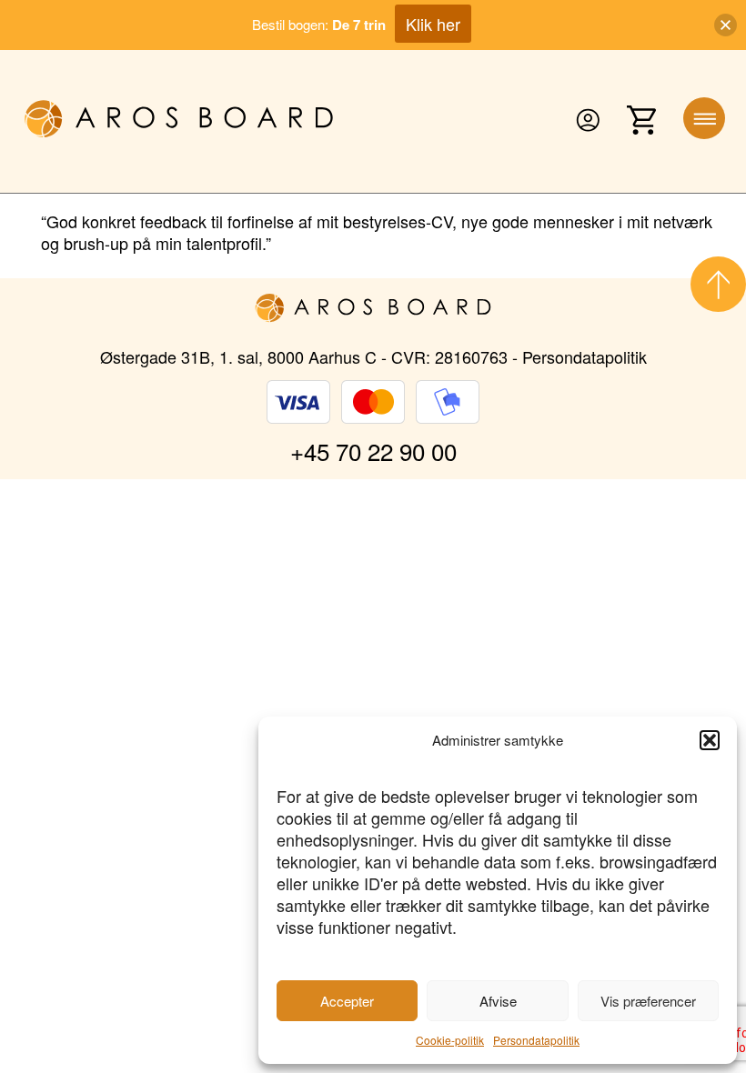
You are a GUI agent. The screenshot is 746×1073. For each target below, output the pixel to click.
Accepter (347, 1000)
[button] (710, 740)
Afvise (498, 1000)
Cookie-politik (450, 1040)
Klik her (433, 23)
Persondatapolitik (536, 1040)
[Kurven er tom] (641, 121)
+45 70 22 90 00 (373, 450)
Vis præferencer (648, 1000)
